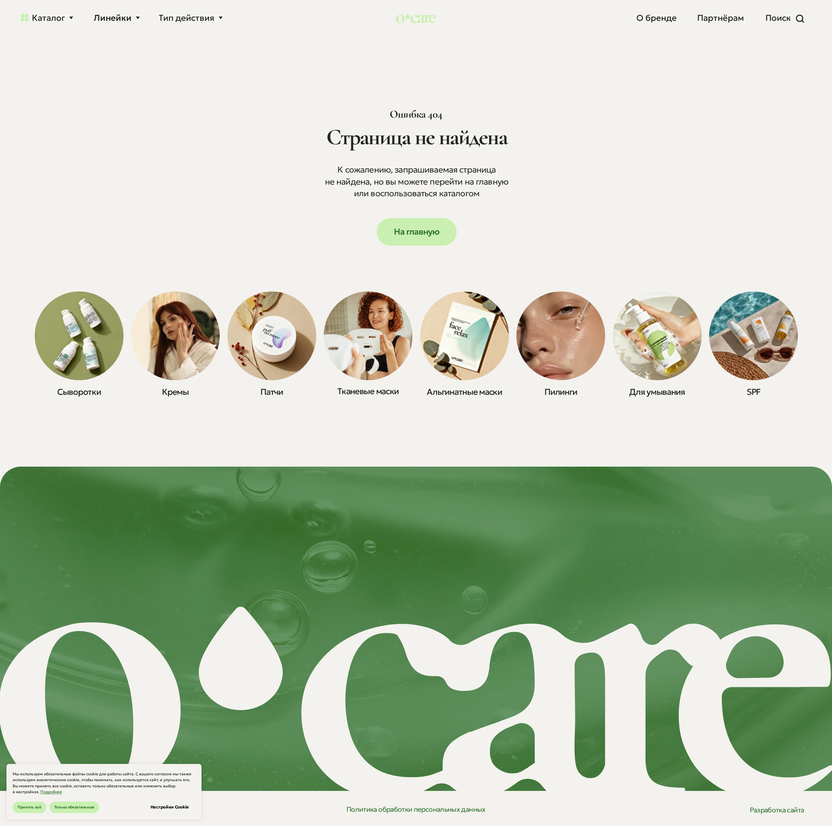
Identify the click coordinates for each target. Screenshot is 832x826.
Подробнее (51, 791)
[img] (79, 335)
